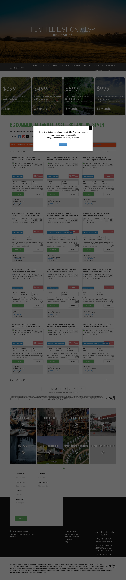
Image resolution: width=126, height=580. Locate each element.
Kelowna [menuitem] (76, 65)
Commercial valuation (72, 534)
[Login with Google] (23, 138)
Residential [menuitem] (99, 71)
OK (63, 145)
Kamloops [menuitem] (87, 65)
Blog (66, 542)
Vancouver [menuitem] (46, 65)
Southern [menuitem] (98, 65)
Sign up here (97, 145)
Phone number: (43, 482)
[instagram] (103, 554)
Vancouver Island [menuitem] (61, 65)
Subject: (19, 491)
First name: (20, 474)
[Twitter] (100, 554)
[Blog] (110, 554)
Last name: (41, 474)
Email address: (21, 482)
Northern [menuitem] (110, 65)
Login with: (13, 136)
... (69, 389)
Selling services (70, 532)
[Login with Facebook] (19, 138)
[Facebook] (97, 554)
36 (75, 389)
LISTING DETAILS (18, 194)
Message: (19, 499)
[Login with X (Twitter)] (27, 138)
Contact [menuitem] (111, 71)
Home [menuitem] (35, 65)
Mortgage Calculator (72, 537)
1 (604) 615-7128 (17, 203)
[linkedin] (107, 554)
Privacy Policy (70, 539)
